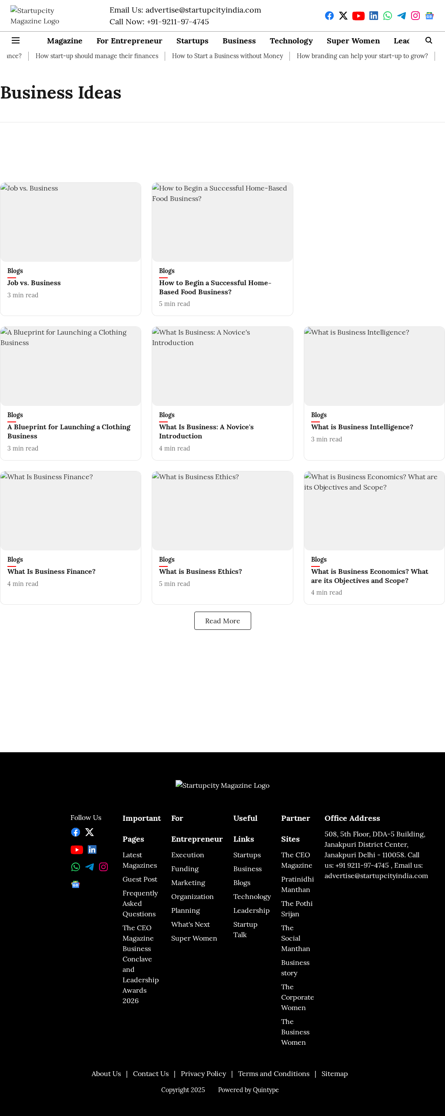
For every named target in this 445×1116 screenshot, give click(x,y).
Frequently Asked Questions (140, 903)
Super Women (353, 41)
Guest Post (140, 879)
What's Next (190, 924)
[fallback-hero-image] (70, 222)
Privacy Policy (203, 1073)
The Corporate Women (297, 997)
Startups (192, 41)
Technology (291, 41)
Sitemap (335, 1073)
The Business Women (295, 1032)
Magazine (65, 41)
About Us (106, 1073)
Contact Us (151, 1073)
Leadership (251, 910)
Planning (185, 910)
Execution (187, 854)
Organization (192, 896)
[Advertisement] (222, 145)
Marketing (188, 882)
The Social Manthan (295, 938)
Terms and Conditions (273, 1073)
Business (239, 41)
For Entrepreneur (129, 41)
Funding (185, 868)
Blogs (241, 882)
